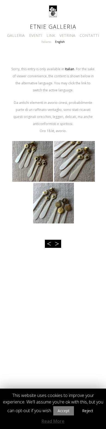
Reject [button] (87, 410)
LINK (50, 35)
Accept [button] (64, 410)
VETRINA (67, 35)
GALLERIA (16, 35)
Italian (69, 69)
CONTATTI (89, 35)
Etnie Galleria (53, 26)
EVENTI (35, 35)
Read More (53, 421)
